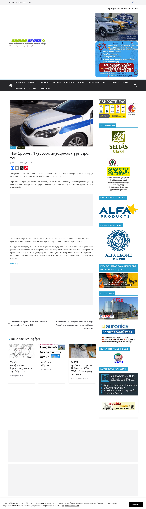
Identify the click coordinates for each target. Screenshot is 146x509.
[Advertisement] (51, 210)
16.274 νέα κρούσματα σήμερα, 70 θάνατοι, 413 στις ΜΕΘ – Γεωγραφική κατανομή (82, 368)
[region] (73, 503)
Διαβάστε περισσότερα (70, 506)
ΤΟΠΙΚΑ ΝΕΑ (20, 83)
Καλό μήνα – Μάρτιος (47, 364)
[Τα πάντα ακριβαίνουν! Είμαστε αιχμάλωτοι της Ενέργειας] (21, 346)
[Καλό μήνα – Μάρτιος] (51, 346)
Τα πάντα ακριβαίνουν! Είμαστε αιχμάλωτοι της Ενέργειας (21, 367)
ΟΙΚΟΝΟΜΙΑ (45, 83)
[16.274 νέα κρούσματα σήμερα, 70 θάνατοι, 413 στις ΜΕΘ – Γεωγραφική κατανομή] (82, 346)
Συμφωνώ (136, 504)
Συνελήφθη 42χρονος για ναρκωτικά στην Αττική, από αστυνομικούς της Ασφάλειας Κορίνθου (74, 325)
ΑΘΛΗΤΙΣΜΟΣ (94, 83)
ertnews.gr (14, 264)
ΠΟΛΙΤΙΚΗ (57, 83)
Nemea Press (30, 163)
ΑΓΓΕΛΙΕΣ (32, 88)
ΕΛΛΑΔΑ (13, 148)
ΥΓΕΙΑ (105, 83)
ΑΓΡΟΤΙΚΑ (81, 83)
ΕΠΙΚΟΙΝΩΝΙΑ (45, 88)
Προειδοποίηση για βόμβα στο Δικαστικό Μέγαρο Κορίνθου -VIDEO (29, 323)
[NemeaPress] (10, 85)
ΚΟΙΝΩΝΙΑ (32, 83)
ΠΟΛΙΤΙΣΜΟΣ (69, 83)
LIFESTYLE (115, 83)
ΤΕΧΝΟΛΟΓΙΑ (20, 88)
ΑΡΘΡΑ (125, 83)
